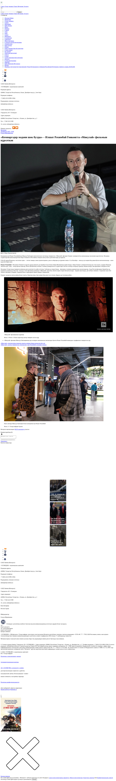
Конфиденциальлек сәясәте (105, 777)
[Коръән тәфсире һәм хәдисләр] (5, 71)
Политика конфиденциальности (10, 682)
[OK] (5, 79)
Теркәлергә (4, 441)
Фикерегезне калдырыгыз (7, 439)
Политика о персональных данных (11, 656)
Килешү (34, 779)
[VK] (5, 72)
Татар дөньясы (9, 6)
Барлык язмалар (5, 776)
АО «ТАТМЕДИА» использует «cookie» (12, 668)
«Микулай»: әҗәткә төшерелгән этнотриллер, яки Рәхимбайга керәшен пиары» (24, 345)
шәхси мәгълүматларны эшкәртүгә (59, 777)
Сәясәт (3, 6)
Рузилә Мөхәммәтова (7, 133)
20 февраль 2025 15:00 (7, 131)
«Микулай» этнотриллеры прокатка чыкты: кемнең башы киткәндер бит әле (23, 343)
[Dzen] (5, 81)
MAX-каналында (20, 429)
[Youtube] (5, 76)
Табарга (19, 12)
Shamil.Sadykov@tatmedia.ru (9, 689)
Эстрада (26, 6)
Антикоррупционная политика (10, 662)
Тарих (16, 6)
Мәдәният (21, 6)
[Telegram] (5, 74)
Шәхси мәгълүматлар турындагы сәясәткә (82, 777)
